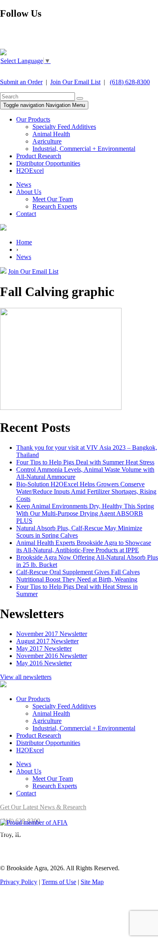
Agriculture (47, 141)
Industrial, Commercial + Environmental (83, 148)
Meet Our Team (52, 199)
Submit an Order (21, 81)
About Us (28, 191)
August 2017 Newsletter (47, 641)
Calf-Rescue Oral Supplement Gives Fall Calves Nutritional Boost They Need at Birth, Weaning (78, 576)
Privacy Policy (18, 881)
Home (24, 242)
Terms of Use (59, 881)
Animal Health (51, 134)
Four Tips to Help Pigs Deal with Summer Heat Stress (85, 462)
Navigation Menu (44, 105)
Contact (26, 213)
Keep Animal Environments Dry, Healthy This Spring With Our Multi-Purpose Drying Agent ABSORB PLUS (85, 513)
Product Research (38, 155)
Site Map (92, 881)
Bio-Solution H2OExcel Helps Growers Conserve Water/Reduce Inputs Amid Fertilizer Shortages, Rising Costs (86, 491)
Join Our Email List (75, 81)
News (23, 184)
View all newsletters (25, 676)
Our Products (33, 119)
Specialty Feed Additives (64, 126)
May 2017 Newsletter (44, 648)
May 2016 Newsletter (44, 663)
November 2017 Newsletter (51, 633)
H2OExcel (30, 170)
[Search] (80, 98)
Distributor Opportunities (48, 163)
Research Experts (54, 206)
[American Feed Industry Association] (34, 822)
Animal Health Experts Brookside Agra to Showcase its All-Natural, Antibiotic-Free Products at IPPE (83, 546)
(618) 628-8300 (130, 81)
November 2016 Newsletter (51, 655)
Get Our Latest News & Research (43, 807)
